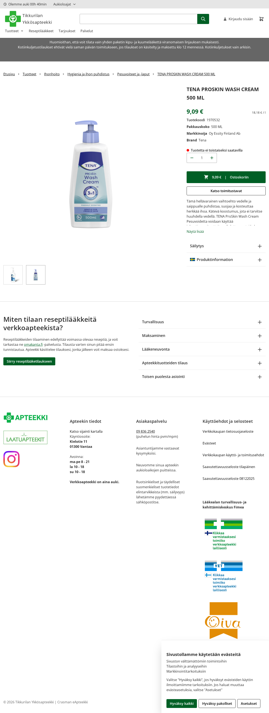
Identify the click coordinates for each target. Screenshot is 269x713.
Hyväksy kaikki (182, 703)
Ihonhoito (52, 74)
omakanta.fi (33, 344)
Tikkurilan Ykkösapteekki (37, 19)
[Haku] (203, 19)
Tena (202, 140)
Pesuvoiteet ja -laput (133, 74)
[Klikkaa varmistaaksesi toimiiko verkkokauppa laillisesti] (234, 534)
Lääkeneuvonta (156, 349)
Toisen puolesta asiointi (163, 376)
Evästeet (209, 443)
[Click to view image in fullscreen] (90, 172)
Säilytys (197, 245)
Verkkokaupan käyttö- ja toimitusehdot (233, 455)
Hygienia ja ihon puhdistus (88, 74)
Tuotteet (12, 31)
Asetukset (249, 703)
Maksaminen (153, 335)
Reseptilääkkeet (41, 31)
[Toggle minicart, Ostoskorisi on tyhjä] (261, 19)
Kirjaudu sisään (241, 19)
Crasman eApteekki (72, 702)
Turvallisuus (153, 321)
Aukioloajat (62, 4)
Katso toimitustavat (226, 191)
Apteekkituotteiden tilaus (165, 362)
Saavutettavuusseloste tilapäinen (229, 466)
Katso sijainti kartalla (86, 431)
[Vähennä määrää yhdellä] (192, 158)
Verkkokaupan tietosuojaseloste (228, 431)
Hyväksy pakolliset (217, 703)
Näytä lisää (195, 231)
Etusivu (9, 74)
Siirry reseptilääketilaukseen (29, 361)
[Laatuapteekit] (34, 437)
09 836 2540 (145, 431)
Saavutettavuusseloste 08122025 (228, 478)
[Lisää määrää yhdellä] (212, 158)
